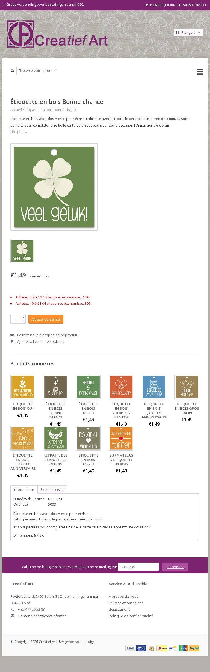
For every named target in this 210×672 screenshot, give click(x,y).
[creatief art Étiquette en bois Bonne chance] (54, 187)
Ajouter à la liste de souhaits (40, 341)
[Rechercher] (12, 71)
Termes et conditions (126, 602)
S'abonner (175, 566)
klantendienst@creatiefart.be (42, 615)
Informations (24, 489)
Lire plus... (18, 131)
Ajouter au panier (45, 319)
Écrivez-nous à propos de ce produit (46, 334)
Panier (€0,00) (162, 4)
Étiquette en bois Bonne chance (51, 109)
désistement (119, 609)
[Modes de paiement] (130, 647)
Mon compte (194, 4)
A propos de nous (123, 596)
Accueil (16, 109)
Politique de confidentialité (131, 615)
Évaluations (52, 489)
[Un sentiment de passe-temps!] (81, 34)
